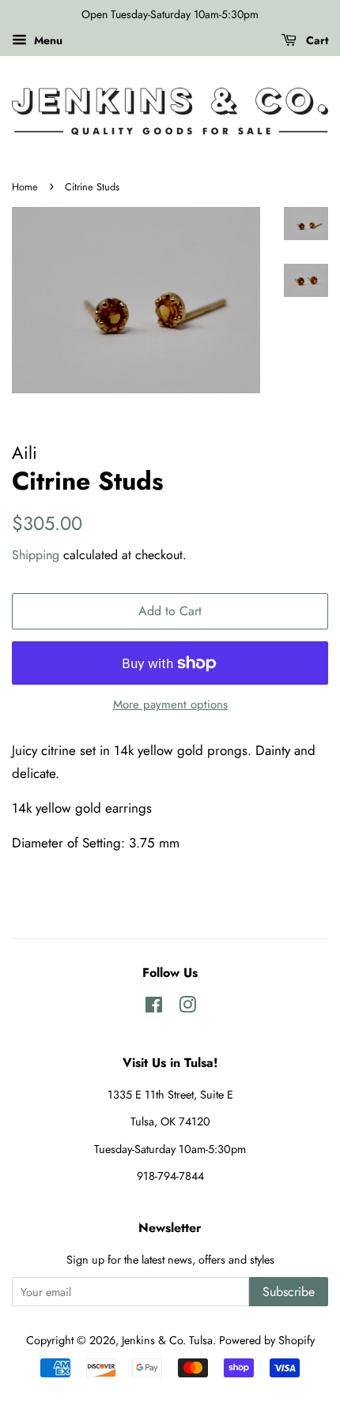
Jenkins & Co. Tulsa (167, 1340)
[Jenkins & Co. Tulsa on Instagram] (187, 1008)
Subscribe (289, 1292)
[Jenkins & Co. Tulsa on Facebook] (154, 1008)
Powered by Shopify (267, 1340)
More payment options (170, 704)
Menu (46, 40)
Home (25, 186)
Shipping (35, 555)
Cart (315, 40)
